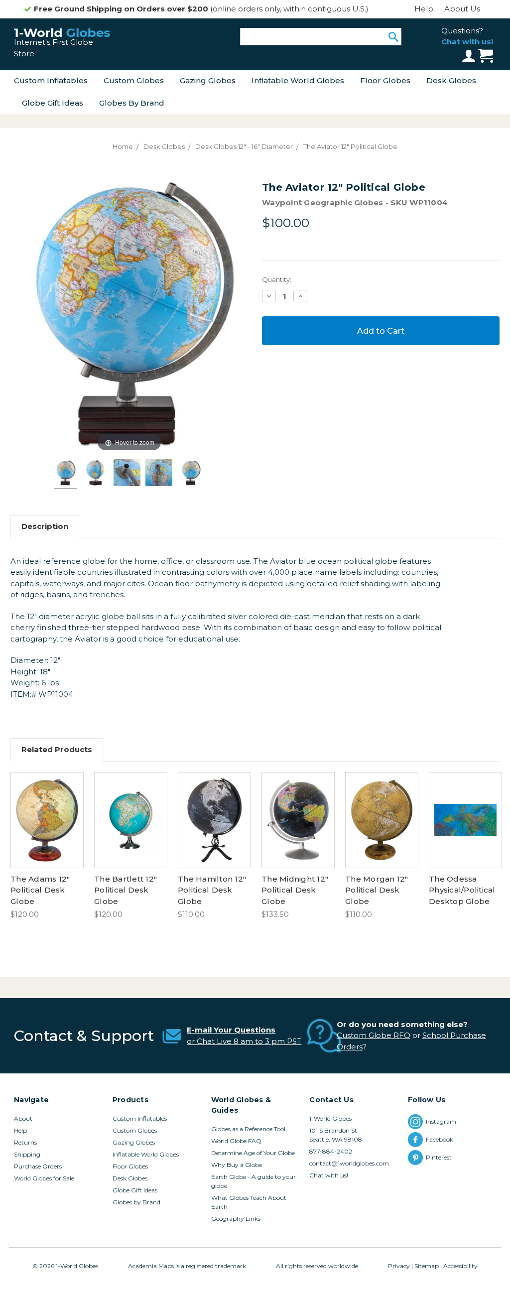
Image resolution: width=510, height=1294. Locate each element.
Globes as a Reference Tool (248, 1129)
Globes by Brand (131, 103)
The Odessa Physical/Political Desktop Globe (462, 890)
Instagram (441, 1121)
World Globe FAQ (236, 1141)
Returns (25, 1142)
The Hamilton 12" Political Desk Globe (212, 890)
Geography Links (235, 1218)
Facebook (440, 1139)
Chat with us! (328, 1175)
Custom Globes (134, 80)
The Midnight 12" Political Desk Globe (294, 890)
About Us (462, 8)
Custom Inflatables (51, 80)
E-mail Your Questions (231, 1030)
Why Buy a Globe (236, 1164)
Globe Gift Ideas (52, 103)
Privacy (399, 1266)
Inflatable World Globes (298, 80)
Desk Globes (451, 80)
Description (44, 526)
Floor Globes (385, 80)
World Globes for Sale (44, 1178)
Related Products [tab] (56, 749)
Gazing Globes (208, 80)
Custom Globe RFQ (373, 1035)
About (23, 1118)
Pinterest (440, 1157)
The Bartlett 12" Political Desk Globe (125, 890)
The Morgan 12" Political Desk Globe (376, 890)
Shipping (27, 1154)
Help (423, 8)
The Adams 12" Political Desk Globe (40, 890)
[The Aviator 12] (65, 474)
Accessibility (460, 1266)
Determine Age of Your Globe (253, 1153)
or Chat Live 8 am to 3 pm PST (244, 1041)
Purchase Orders (38, 1166)
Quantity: (276, 279)
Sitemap (426, 1266)
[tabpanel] (47, 846)
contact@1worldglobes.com (349, 1163)
